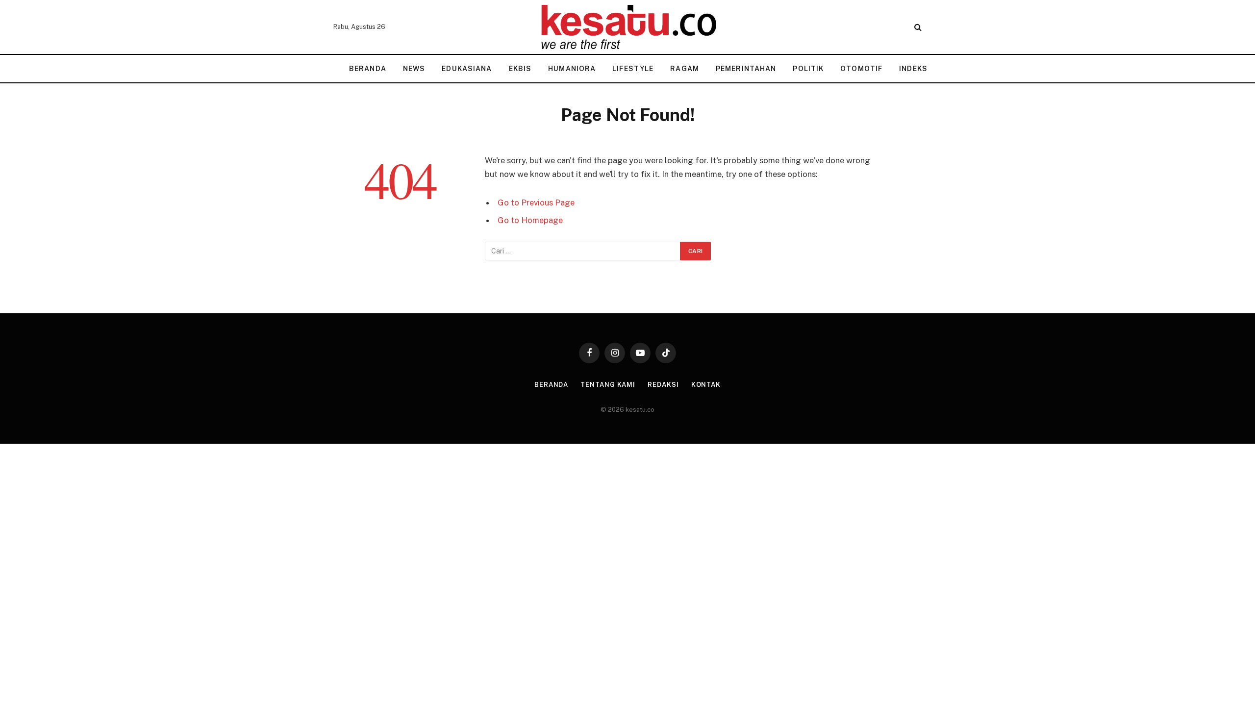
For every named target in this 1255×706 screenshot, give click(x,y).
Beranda (367, 69)
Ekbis (520, 69)
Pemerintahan (746, 69)
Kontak (706, 384)
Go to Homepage (530, 220)
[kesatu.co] (627, 27)
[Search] (917, 27)
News (414, 69)
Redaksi (663, 384)
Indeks (913, 69)
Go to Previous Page (536, 202)
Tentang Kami (607, 384)
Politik (808, 69)
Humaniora (572, 69)
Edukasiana (467, 69)
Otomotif (861, 69)
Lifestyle (632, 69)
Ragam (684, 69)
